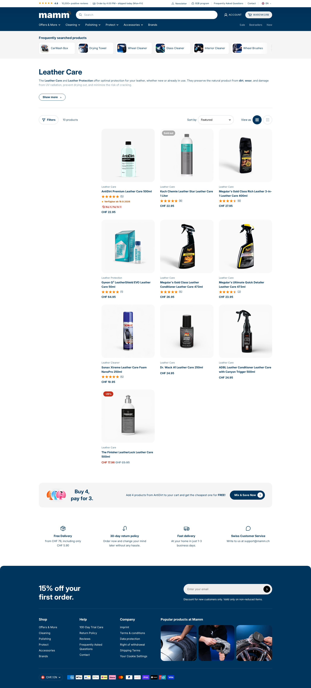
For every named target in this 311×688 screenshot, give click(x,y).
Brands (152, 24)
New (269, 24)
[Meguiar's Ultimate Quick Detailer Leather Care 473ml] (245, 246)
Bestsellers (255, 24)
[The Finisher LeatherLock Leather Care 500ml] (128, 416)
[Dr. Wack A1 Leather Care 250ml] (186, 331)
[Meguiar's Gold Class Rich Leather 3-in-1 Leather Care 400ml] (245, 155)
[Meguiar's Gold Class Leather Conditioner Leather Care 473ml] (186, 246)
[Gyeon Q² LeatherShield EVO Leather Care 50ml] (128, 246)
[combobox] (146, 15)
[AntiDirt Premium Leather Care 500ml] (128, 155)
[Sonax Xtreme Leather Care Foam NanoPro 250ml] (128, 331)
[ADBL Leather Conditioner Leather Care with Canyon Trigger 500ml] (245, 331)
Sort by (191, 119)
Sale (242, 24)
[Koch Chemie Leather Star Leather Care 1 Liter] (186, 155)
